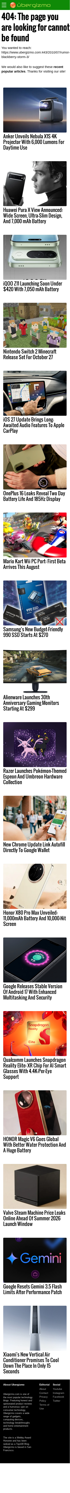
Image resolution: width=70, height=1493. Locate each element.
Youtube (57, 1388)
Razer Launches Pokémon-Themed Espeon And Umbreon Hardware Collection (35, 776)
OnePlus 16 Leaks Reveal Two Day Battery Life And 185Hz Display (34, 496)
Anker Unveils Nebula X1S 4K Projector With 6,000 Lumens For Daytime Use (33, 142)
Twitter (56, 1400)
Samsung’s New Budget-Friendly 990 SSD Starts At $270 (33, 631)
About (42, 1388)
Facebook (58, 1396)
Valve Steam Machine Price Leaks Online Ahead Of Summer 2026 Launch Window (34, 1218)
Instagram (58, 1392)
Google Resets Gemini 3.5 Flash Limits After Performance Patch (32, 1289)
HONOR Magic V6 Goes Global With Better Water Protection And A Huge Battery (34, 1144)
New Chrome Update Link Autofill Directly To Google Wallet (34, 847)
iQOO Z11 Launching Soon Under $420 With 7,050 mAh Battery (32, 286)
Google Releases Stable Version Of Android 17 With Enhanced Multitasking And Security (32, 991)
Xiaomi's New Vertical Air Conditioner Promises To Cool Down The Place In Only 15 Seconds (31, 1363)
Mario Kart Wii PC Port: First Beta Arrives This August (34, 563)
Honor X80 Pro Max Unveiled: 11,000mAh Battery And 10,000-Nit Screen (34, 918)
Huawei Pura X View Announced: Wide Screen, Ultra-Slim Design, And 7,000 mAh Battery (33, 215)
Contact (43, 1392)
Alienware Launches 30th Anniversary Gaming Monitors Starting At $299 (31, 702)
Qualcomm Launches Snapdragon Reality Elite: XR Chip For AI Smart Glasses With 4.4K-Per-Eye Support (34, 1068)
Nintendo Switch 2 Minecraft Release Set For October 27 (29, 354)
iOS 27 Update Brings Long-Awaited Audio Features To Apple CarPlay (33, 425)
